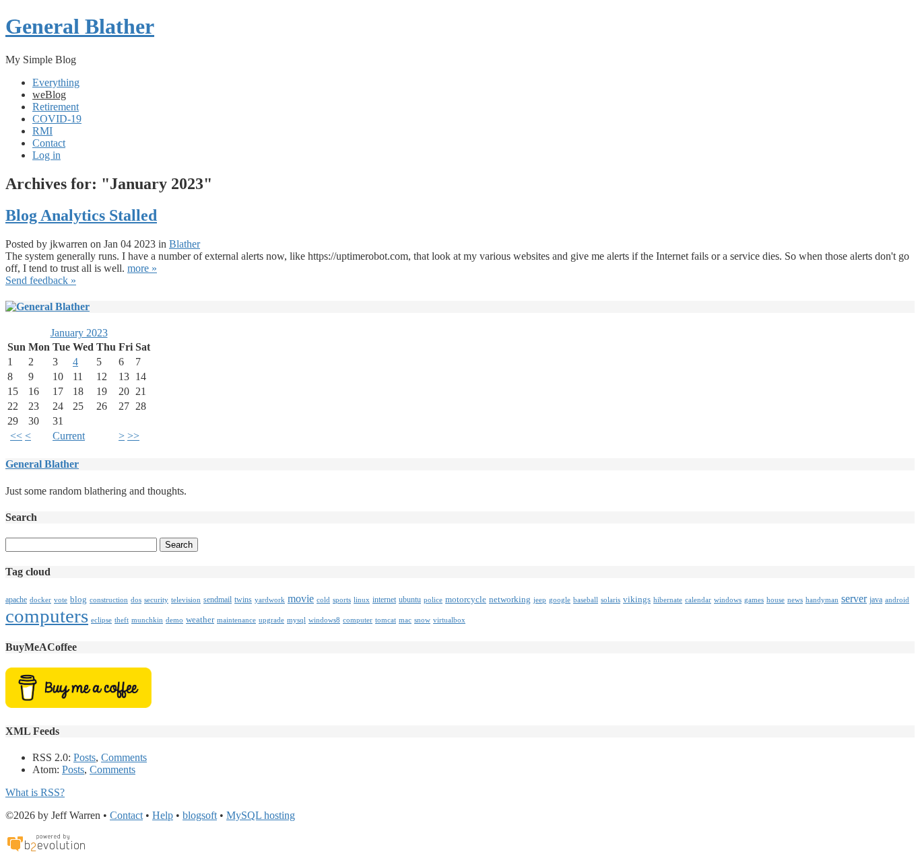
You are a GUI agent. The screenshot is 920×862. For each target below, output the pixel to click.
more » (142, 268)
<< (16, 435)
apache (16, 599)
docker (40, 600)
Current (69, 435)
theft (121, 620)
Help (162, 815)
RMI (42, 131)
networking (510, 599)
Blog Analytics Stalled (81, 215)
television (186, 600)
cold (323, 600)
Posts (84, 757)
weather (200, 619)
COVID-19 (56, 118)
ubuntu (410, 599)
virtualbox (449, 620)
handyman (822, 600)
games (754, 600)
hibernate (667, 600)
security (156, 600)
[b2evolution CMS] (45, 850)
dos (136, 600)
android (897, 600)
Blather (184, 244)
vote (60, 600)
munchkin (147, 620)
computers (46, 615)
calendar (698, 600)
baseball (585, 600)
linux (362, 600)
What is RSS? (35, 792)
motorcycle (465, 599)
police (433, 600)
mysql (296, 620)
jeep (539, 600)
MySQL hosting (260, 815)
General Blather (79, 26)
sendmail (217, 599)
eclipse (101, 620)
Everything (55, 82)
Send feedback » (40, 280)
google (559, 600)
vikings (637, 599)
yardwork (270, 600)
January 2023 (79, 332)
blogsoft (200, 815)
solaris (610, 600)
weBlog (49, 94)
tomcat (385, 620)
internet (384, 599)
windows (728, 600)
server (854, 598)
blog (78, 599)
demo (174, 620)
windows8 (324, 620)
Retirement (55, 106)
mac (405, 620)
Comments (124, 757)
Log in (46, 155)
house (775, 600)
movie (301, 598)
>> (133, 435)
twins (243, 599)
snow (422, 620)
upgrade (271, 620)
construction (109, 600)
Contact (48, 143)
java (875, 599)
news (795, 600)
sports (342, 600)
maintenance (236, 620)
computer (357, 620)
